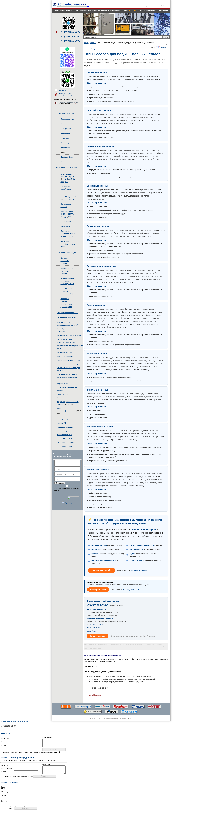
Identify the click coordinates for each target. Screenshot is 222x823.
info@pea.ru (62, 90)
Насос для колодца (65, 427)
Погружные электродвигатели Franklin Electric (68, 233)
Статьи (133, 11)
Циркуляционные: (68, 211)
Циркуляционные (68, 143)
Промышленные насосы (67, 168)
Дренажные (65, 133)
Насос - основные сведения (68, 360)
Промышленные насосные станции (67, 271)
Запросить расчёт (101, 570)
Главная (86, 49)
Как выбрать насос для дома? (69, 335)
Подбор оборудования (8, 722)
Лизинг (69, 11)
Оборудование (59, 11)
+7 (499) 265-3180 (70, 36)
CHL (66, 179)
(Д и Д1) (64, 217)
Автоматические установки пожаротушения (67, 281)
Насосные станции (67, 252)
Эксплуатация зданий (147, 11)
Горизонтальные (67, 176)
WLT (62, 182)
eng (168, 6)
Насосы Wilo (62, 423)
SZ (74, 179)
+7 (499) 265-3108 (70, 32)
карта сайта (149, 6)
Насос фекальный (64, 435)
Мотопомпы (66, 162)
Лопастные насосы (65, 356)
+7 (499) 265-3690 (70, 41)
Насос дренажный (64, 438)
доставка (140, 6)
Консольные (66, 222)
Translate (163, 47)
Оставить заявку (97, 636)
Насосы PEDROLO (64, 419)
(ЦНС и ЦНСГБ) (67, 214)
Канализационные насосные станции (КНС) (68, 291)
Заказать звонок (22, 722)
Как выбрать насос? (65, 352)
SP (66, 199)
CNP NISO (65, 192)
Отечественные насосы (67, 313)
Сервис (125, 11)
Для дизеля (65, 148)
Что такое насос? (64, 398)
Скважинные (66, 124)
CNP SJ (64, 207)
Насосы (104, 49)
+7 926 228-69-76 (96, 624)
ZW (69, 199)
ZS (70, 179)
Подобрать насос (98, 589)
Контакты (158, 6)
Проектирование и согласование (87, 11)
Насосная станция (64, 446)
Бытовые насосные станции (65, 260)
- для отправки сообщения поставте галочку (17, 776)
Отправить (59, 483)
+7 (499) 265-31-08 (139, 570)
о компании (131, 6)
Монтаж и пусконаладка (111, 11)
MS (66, 182)
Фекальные (65, 138)
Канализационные (68, 196)
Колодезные (66, 129)
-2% (164, 6)
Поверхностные (67, 119)
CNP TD (71, 217)
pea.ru (86, 43)
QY (73, 199)
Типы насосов (62, 394)
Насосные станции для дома (69, 364)
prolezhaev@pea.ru (94, 627)
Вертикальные (67, 174)
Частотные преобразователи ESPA (68, 244)
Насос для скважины (65, 442)
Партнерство (163, 11)
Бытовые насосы (67, 114)
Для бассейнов (67, 157)
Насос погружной (64, 431)
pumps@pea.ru (93, 631)
